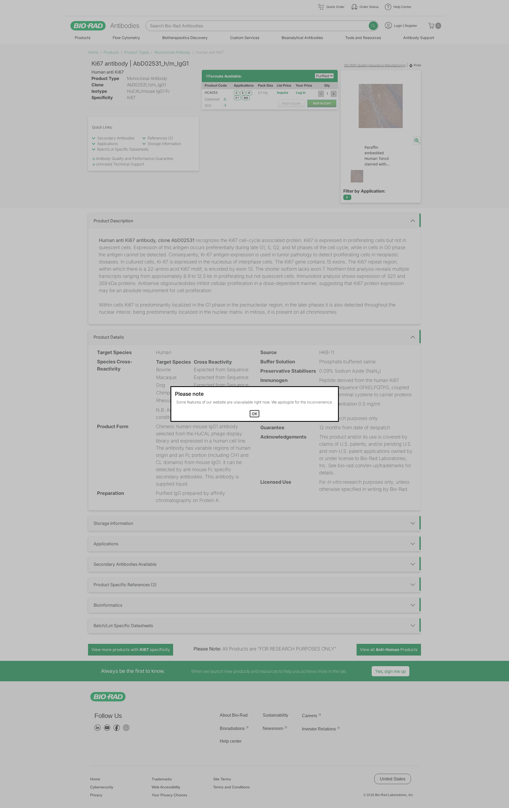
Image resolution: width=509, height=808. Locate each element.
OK (254, 413)
